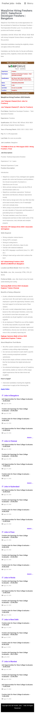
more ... (30, 437)
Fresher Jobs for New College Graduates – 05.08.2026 (16, 643)
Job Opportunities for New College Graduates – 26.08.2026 (17, 400)
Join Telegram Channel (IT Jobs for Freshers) (17, 107)
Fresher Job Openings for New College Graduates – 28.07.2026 (15, 653)
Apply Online (5, 389)
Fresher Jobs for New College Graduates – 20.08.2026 (16, 566)
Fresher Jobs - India (11, 3)
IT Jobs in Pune (8, 532)
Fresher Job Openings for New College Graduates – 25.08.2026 (15, 410)
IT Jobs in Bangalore (10, 395)
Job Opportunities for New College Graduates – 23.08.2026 (17, 429)
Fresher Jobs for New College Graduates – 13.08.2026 (16, 475)
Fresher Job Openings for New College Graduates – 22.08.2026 (15, 455)
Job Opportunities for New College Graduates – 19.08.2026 (17, 465)
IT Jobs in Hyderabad (10, 487)
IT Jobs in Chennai (9, 441)
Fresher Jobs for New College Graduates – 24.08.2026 (16, 419)
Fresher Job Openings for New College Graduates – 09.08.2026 (15, 634)
